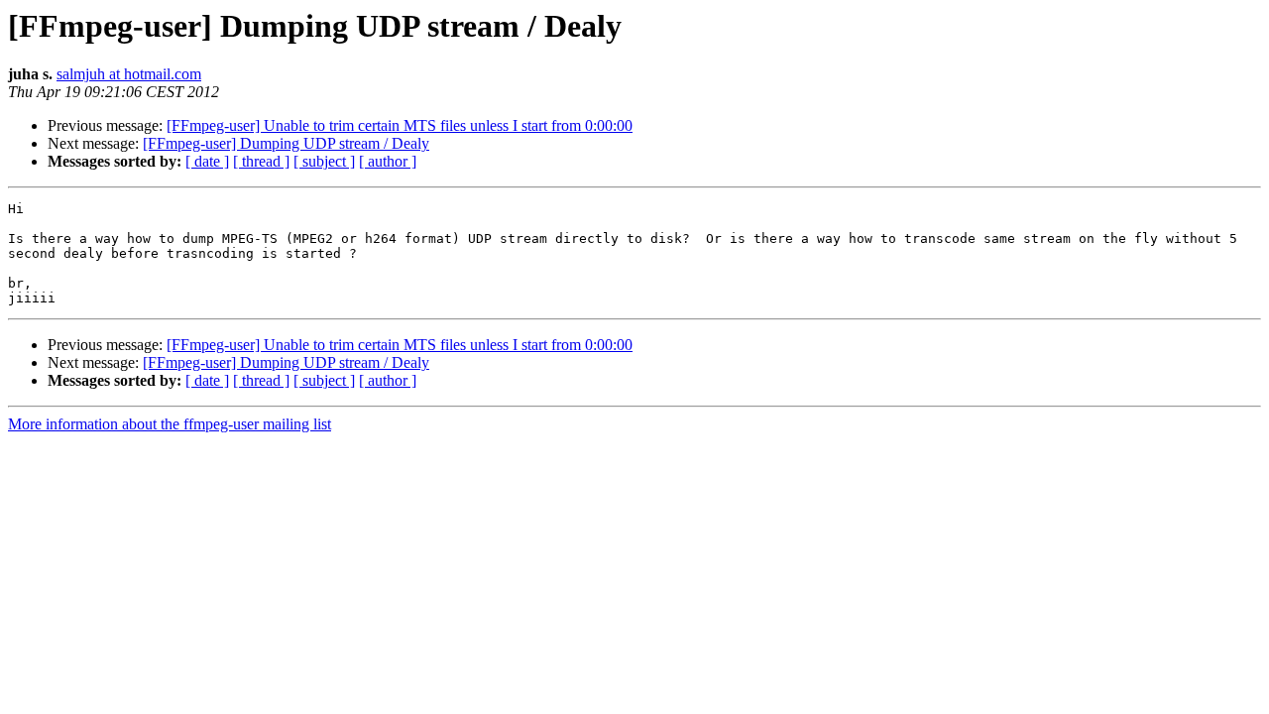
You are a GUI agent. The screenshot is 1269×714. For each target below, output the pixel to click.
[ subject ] (324, 161)
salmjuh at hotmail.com (129, 73)
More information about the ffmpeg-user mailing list (169, 424)
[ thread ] (261, 161)
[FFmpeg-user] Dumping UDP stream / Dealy (286, 143)
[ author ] (387, 161)
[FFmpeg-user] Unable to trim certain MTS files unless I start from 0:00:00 (400, 125)
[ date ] (207, 161)
